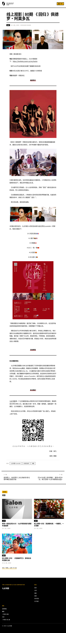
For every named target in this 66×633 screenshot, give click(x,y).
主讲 (35, 590)
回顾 (35, 596)
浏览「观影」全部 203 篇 (9, 568)
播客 (3, 611)
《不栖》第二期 (6, 619)
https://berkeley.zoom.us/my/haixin (25, 61)
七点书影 (12, 401)
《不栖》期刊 (5, 614)
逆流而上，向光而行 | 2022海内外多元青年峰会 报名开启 (17, 478)
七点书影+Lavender (16, 463)
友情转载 (4, 609)
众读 (3, 617)
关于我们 (36, 601)
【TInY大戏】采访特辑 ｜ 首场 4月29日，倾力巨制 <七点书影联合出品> (49, 478)
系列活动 (36, 598)
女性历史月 (26, 463)
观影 (8, 25)
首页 (35, 587)
